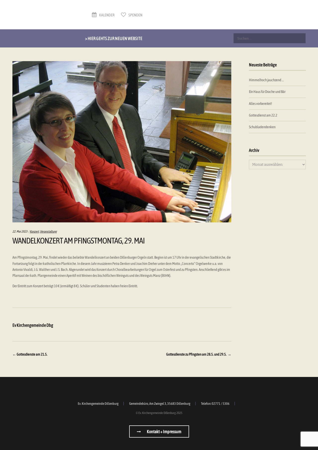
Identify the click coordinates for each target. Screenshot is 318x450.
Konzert (34, 231)
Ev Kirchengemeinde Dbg (32, 325)
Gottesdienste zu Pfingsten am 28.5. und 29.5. (198, 354)
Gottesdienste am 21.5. (29, 354)
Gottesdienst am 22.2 (263, 115)
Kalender (107, 15)
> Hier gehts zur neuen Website (113, 38)
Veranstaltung (48, 231)
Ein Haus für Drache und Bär (267, 91)
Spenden (135, 15)
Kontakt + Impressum (163, 431)
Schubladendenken (262, 127)
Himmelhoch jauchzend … (266, 80)
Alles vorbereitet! (260, 103)
